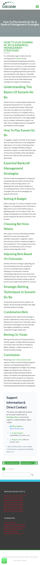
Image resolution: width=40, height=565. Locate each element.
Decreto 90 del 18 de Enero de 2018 (15, 496)
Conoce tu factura (9, 522)
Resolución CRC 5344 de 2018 (13, 509)
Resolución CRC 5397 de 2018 (13, 511)
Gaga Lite (33, 557)
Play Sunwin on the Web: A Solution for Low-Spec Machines (29, 463)
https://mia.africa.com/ (17, 428)
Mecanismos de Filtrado (11, 531)
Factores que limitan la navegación (14, 524)
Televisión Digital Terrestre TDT (14, 533)
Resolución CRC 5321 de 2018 (13, 502)
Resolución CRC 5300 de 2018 (13, 500)
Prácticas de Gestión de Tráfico (13, 529)
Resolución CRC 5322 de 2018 (13, 505)
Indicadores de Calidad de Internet (14, 527)
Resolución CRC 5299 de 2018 (13, 498)
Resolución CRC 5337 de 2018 (13, 507)
